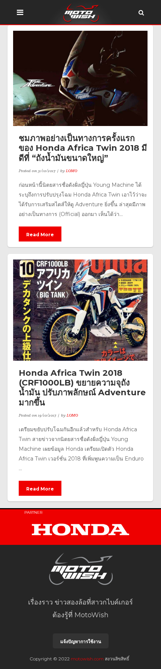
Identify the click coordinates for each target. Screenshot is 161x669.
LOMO (71, 171)
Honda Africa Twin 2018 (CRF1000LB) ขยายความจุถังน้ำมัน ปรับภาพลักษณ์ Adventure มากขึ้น (82, 388)
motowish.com (87, 659)
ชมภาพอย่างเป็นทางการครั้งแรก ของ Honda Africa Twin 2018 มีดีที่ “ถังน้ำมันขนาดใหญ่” (83, 148)
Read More (40, 234)
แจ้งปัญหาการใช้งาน (80, 641)
